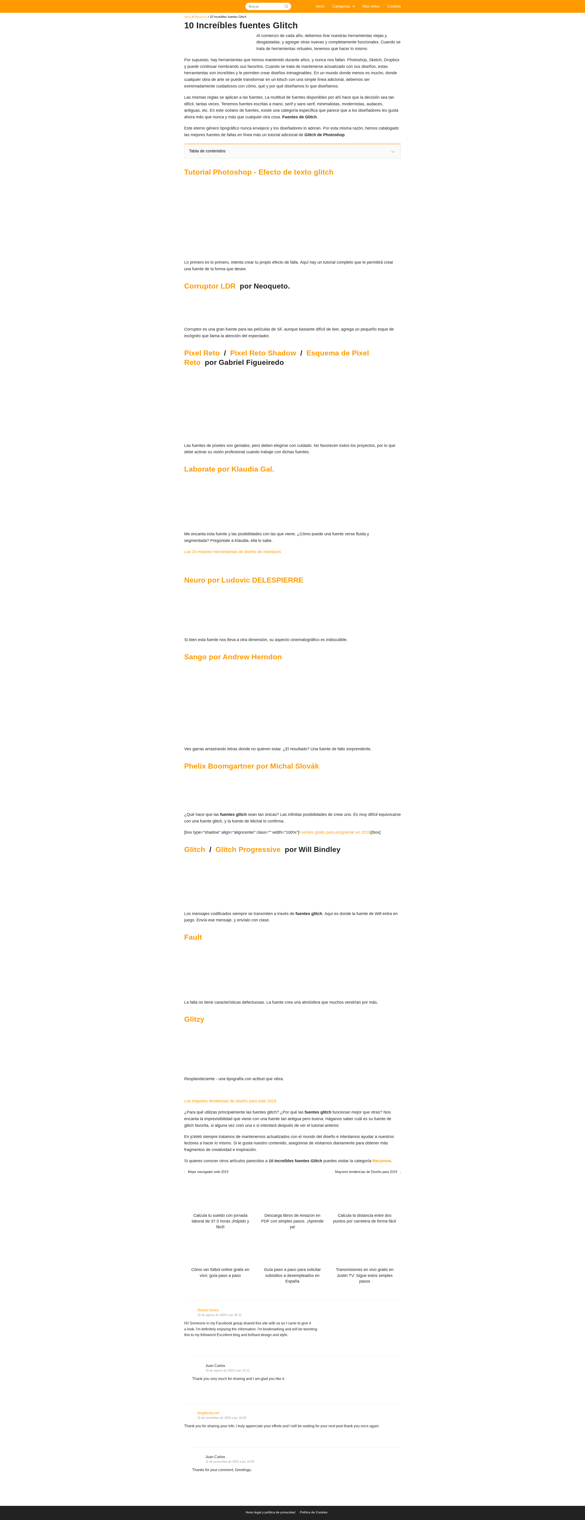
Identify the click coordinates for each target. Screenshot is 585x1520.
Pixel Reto (202, 353)
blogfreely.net (208, 1413)
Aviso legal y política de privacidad (270, 1512)
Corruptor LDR (210, 286)
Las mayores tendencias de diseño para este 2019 (230, 1101)
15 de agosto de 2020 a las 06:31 (219, 1315)
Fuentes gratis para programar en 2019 (334, 832)
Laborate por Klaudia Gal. (229, 469)
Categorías (341, 6)
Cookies (394, 6)
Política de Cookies (313, 1512)
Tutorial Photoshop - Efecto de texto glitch (259, 172)
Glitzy (194, 1019)
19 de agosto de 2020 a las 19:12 (227, 1370)
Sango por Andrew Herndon (233, 657)
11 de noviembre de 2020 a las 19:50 (229, 1461)
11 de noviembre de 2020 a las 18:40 (221, 1417)
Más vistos (371, 6)
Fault (193, 937)
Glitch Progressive (248, 849)
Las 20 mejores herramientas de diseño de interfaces (232, 551)
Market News (208, 1310)
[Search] (286, 6)
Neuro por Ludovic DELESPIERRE (243, 580)
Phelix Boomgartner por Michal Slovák (251, 766)
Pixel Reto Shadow (263, 353)
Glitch (194, 849)
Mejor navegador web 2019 (208, 1172)
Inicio (320, 6)
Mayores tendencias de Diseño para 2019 (366, 1172)
